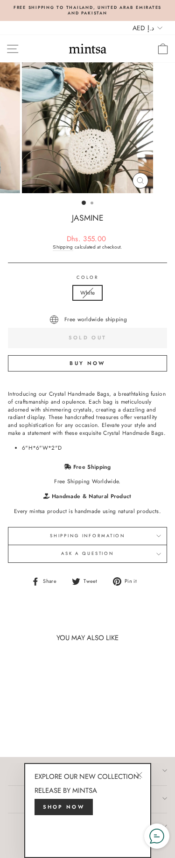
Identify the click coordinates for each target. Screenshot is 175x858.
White (87, 293)
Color (87, 278)
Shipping (63, 247)
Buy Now (87, 363)
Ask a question (87, 553)
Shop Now (63, 807)
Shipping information (87, 536)
